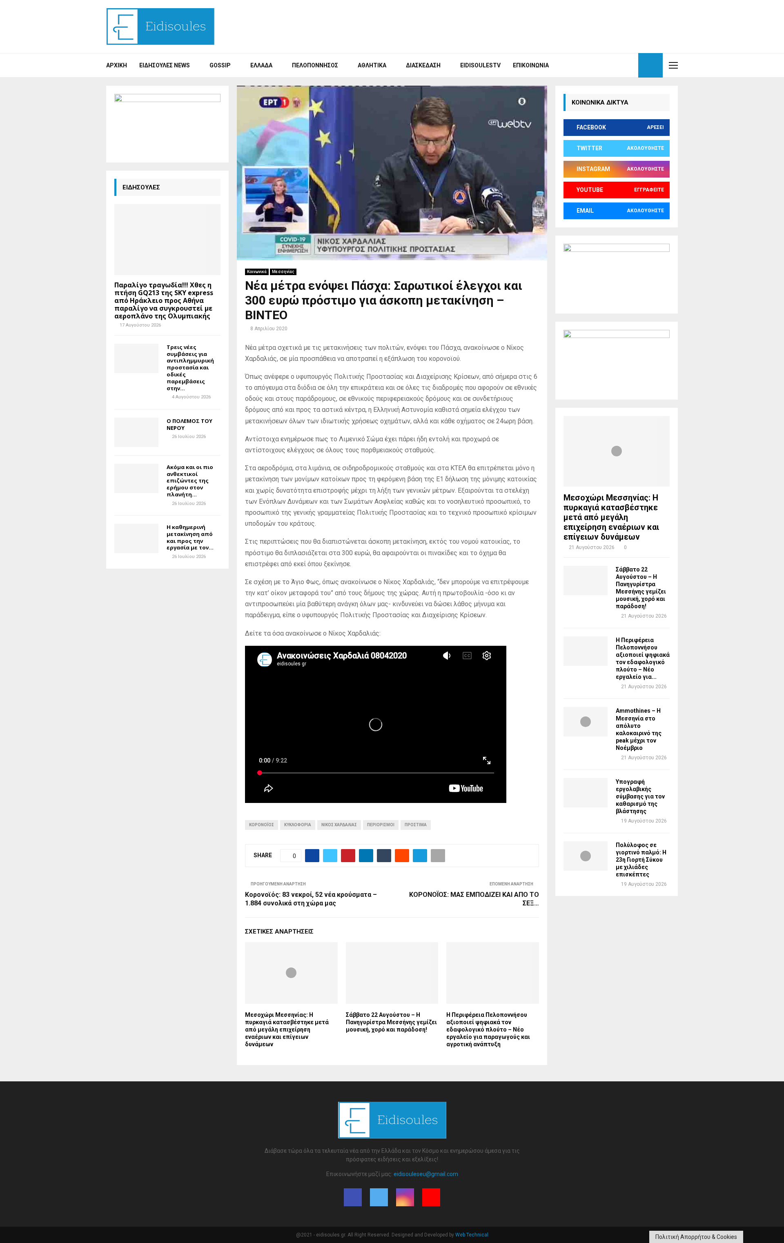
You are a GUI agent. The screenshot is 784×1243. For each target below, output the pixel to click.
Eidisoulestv (480, 65)
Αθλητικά (372, 65)
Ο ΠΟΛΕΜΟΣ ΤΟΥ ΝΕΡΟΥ (189, 424)
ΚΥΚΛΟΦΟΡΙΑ (297, 825)
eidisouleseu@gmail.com (426, 1174)
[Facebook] (602, 65)
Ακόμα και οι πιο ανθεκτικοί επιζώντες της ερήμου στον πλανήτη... (190, 480)
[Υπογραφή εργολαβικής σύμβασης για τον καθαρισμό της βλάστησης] (586, 792)
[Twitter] (611, 65)
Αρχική (116, 65)
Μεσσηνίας (283, 271)
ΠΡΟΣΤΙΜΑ (416, 825)
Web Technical (471, 1235)
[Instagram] (620, 65)
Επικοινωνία (531, 65)
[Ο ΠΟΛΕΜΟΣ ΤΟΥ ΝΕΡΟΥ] (136, 432)
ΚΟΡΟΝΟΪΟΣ (261, 825)
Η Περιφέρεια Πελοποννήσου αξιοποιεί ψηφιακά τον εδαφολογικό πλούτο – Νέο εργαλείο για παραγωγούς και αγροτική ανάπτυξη (488, 1030)
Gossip (220, 65)
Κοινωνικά (257, 271)
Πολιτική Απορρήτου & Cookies (696, 1237)
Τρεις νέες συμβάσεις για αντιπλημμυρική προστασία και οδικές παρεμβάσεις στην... (190, 367)
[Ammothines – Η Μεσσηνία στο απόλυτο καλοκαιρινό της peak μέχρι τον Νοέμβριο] (586, 721)
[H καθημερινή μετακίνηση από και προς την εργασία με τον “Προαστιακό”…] (136, 538)
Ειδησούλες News (164, 65)
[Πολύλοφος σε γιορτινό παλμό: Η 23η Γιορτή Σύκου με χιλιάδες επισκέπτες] (586, 856)
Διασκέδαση (423, 65)
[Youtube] (629, 65)
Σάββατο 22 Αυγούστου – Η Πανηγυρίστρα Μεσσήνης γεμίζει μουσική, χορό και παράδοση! (391, 1022)
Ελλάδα (261, 65)
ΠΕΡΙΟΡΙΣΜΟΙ (380, 825)
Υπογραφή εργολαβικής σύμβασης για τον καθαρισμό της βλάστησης (640, 796)
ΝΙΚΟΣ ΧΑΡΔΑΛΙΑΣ (339, 825)
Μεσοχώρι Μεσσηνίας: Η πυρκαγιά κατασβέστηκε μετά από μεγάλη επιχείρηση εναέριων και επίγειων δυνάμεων (287, 1030)
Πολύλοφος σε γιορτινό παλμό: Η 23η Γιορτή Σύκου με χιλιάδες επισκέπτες (641, 860)
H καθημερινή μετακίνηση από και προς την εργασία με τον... (190, 537)
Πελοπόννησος (315, 65)
